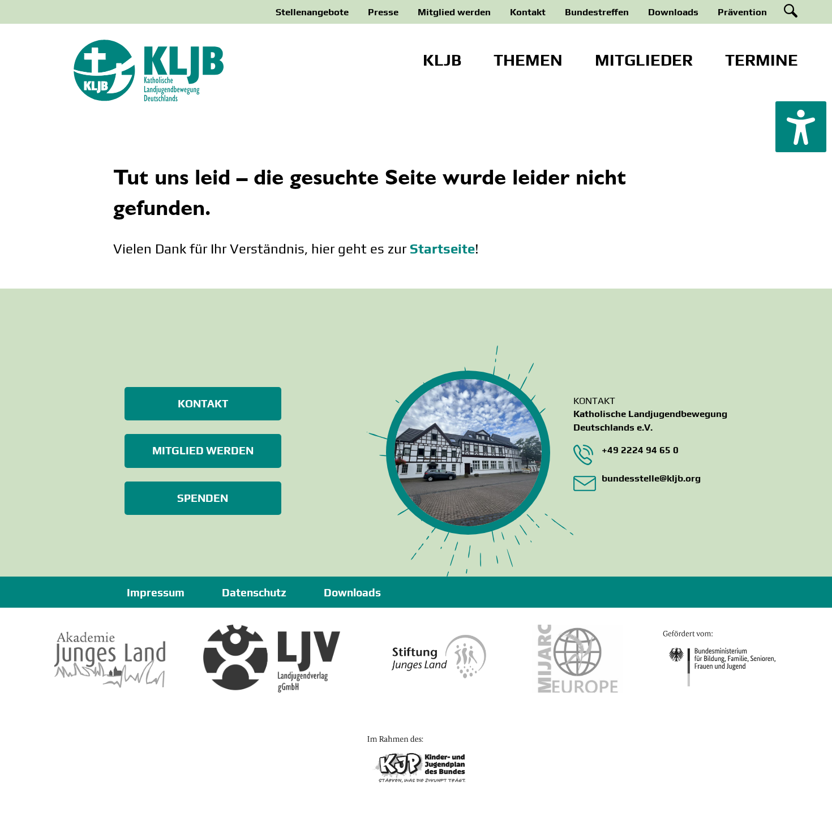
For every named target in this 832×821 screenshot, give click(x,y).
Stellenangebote (312, 12)
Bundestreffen (597, 12)
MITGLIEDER (644, 59)
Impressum (156, 592)
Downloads (673, 12)
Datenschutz (254, 592)
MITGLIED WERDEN (203, 450)
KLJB (442, 59)
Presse (383, 12)
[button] (800, 126)
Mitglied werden (454, 12)
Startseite (442, 248)
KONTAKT (203, 403)
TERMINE (761, 59)
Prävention (742, 12)
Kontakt (528, 12)
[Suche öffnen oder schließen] (790, 11)
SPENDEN (202, 498)
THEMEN (528, 59)
